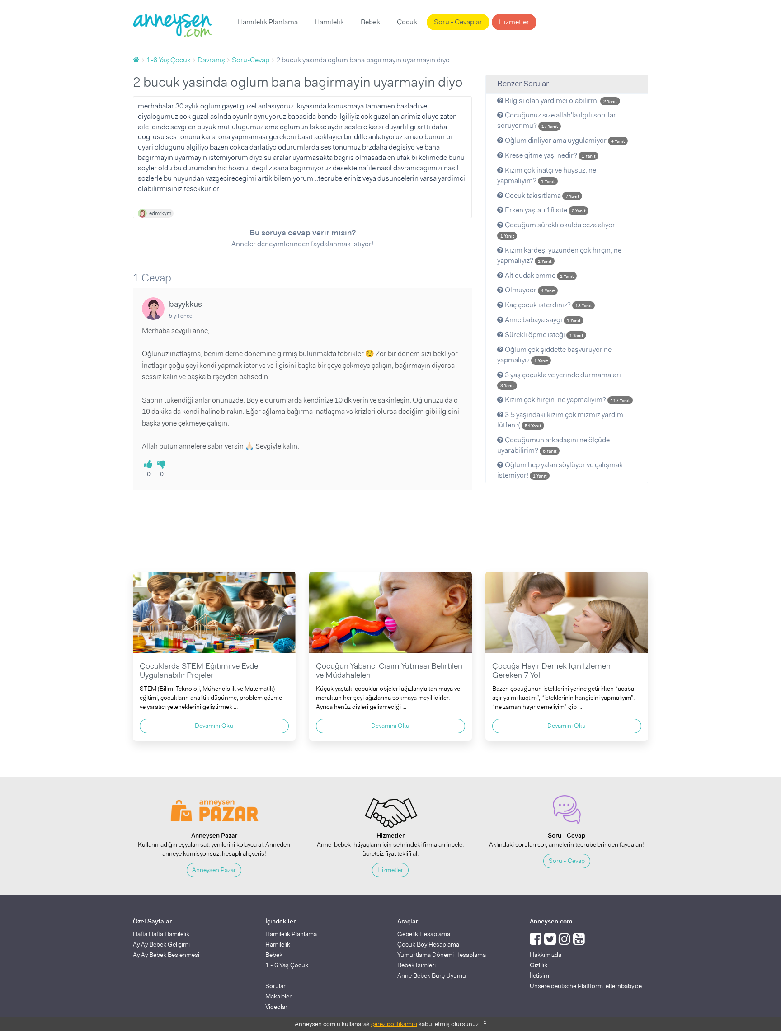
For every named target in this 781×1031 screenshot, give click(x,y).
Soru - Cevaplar (458, 22)
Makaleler (278, 996)
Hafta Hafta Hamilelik (161, 934)
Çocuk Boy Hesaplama (428, 944)
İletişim (539, 975)
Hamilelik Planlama (268, 22)
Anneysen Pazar (214, 870)
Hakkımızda (545, 955)
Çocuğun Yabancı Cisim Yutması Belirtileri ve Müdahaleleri (389, 670)
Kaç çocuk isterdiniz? (547, 304)
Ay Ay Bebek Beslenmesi (166, 955)
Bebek (370, 22)
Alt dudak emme (538, 275)
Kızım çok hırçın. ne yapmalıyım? (566, 399)
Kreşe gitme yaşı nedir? (549, 155)
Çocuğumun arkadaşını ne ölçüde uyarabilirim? (553, 445)
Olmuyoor (529, 290)
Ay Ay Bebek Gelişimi (161, 944)
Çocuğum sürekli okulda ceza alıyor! (558, 229)
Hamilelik (329, 22)
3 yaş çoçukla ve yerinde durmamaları (560, 379)
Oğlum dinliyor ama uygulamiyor (564, 140)
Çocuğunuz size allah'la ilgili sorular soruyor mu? (556, 120)
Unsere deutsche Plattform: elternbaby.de (586, 986)
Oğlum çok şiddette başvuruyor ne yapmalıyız (554, 355)
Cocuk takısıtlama (541, 195)
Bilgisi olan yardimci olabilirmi (560, 100)
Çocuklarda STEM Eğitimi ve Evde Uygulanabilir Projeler (199, 670)
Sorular (275, 986)
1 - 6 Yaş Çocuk (286, 965)
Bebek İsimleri (416, 965)
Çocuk (407, 22)
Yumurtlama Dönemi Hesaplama (441, 955)
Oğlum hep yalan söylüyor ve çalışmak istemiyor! (560, 470)
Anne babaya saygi (541, 319)
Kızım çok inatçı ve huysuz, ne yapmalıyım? (546, 175)
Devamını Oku (214, 726)
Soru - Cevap (567, 861)
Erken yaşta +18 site (544, 210)
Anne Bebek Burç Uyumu (431, 975)
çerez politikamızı (394, 1024)
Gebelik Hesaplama (423, 934)
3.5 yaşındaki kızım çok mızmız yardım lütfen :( (560, 420)
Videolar (276, 1007)
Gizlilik (538, 965)
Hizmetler (514, 22)
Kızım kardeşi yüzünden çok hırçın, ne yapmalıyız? (559, 255)
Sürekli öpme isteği (543, 334)
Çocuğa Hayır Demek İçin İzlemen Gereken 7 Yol (551, 670)
